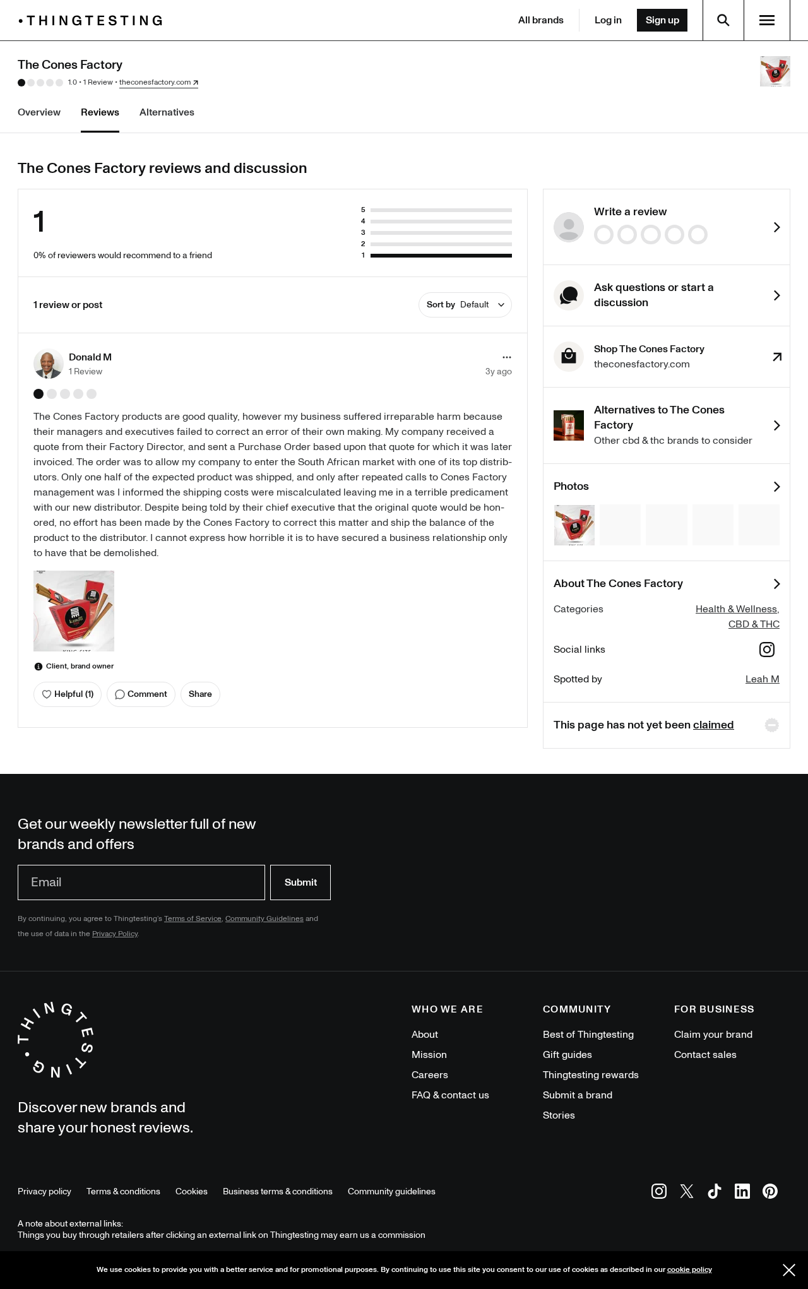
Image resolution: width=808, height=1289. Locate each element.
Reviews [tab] (100, 112)
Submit (301, 882)
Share (200, 694)
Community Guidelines (264, 918)
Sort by (458, 305)
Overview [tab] (39, 112)
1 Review (98, 82)
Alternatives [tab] (167, 112)
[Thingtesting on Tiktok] (714, 1193)
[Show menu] (767, 20)
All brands (541, 20)
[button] (72, 363)
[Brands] (93, 20)
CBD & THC (754, 624)
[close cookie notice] (789, 1270)
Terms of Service (193, 918)
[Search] (723, 20)
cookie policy (689, 1269)
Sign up (662, 20)
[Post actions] (507, 357)
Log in (608, 20)
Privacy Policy (115, 934)
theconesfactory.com (155, 83)
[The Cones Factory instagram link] (767, 652)
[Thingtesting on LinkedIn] (742, 1193)
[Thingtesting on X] (686, 1193)
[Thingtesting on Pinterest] (770, 1193)
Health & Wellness (736, 609)
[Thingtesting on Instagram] (659, 1193)
